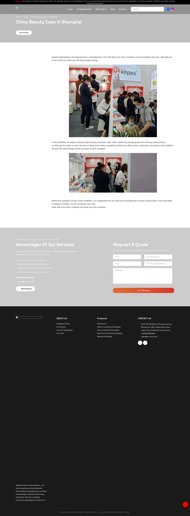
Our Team (60, 333)
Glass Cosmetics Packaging (108, 330)
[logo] (24, 9)
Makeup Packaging (104, 336)
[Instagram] (172, 9)
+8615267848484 (148, 333)
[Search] (161, 9)
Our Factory (61, 327)
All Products (102, 324)
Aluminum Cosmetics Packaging (109, 333)
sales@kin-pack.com (149, 337)
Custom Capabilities (65, 330)
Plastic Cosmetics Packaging (108, 327)
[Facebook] (168, 9)
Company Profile (63, 324)
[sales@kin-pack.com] (139, 336)
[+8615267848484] (139, 333)
